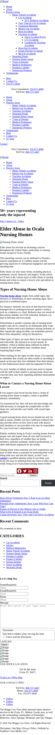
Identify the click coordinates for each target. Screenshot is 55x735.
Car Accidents (25, 17)
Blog (8, 78)
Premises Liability (20, 67)
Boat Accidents (25, 31)
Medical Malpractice (16, 548)
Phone (3, 596)
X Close (10, 138)
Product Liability (14, 559)
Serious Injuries (13, 562)
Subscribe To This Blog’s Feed (15, 572)
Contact (3, 144)
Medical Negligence (22, 64)
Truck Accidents (14, 564)
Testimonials (12, 73)
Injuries (9, 545)
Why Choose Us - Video (12, 221)
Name (8, 584)
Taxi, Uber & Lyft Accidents (32, 23)
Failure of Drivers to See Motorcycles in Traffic (23, 509)
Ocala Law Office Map (11, 677)
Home (9, 6)
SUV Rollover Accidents (36, 20)
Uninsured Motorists (28, 26)
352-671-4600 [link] (37, 89)
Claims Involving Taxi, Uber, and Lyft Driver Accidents (27, 514)
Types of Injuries (20, 62)
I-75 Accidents (31, 40)
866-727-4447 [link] (32, 92)
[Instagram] (35, 471)
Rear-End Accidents (28, 48)
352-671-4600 (13, 84)
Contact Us (11, 81)
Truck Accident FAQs (35, 37)
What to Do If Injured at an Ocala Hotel (19, 512)
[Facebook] (19, 471)
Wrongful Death (20, 56)
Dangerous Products (22, 70)
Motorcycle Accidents (28, 28)
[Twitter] (25, 471)
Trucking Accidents (27, 34)
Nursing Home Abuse (22, 59)
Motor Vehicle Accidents (24, 15)
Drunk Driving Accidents (30, 51)
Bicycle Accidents (27, 53)
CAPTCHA (6, 641)
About (9, 9)
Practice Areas (13, 12)
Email (8, 590)
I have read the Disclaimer (18, 637)
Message (4, 602)
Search (3, 478)
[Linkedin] (30, 471)
